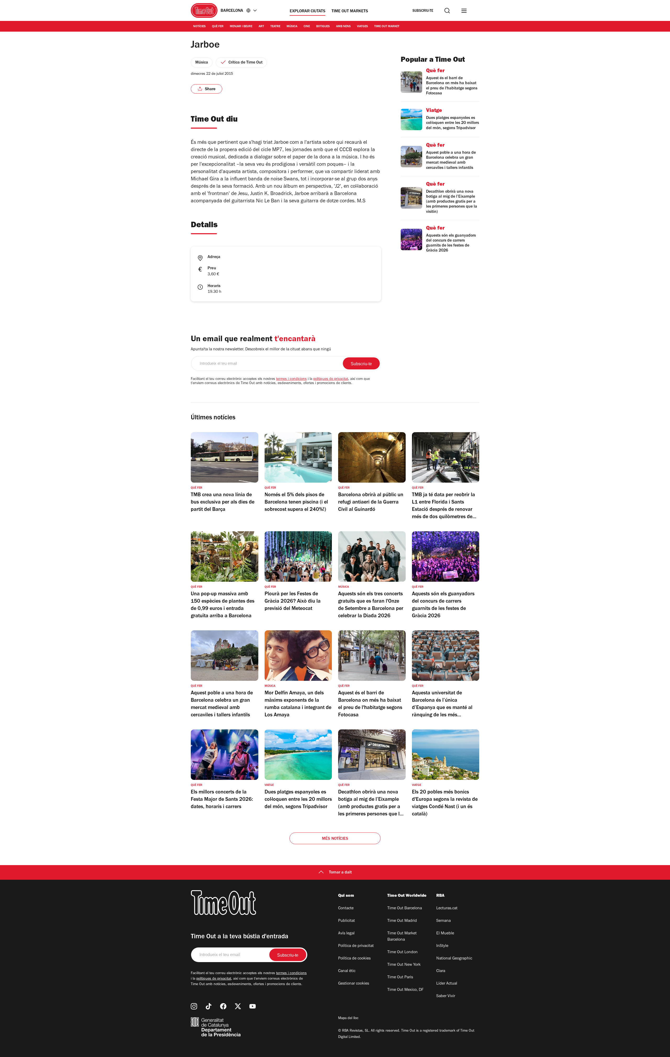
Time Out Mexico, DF (405, 990)
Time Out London (402, 952)
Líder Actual (446, 984)
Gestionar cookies (353, 984)
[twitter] (238, 1006)
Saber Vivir (445, 996)
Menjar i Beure (241, 26)
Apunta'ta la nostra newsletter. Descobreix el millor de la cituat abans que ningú (261, 349)
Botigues (323, 26)
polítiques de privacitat (330, 379)
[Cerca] (447, 10)
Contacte (346, 908)
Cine (307, 26)
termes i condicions (291, 379)
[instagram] (194, 1006)
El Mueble (445, 934)
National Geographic (454, 959)
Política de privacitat (356, 946)
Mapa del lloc (348, 1018)
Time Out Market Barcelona (402, 937)
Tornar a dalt (340, 873)
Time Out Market (386, 26)
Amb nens (343, 26)
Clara (440, 971)
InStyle (442, 946)
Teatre (275, 26)
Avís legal (346, 934)
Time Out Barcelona (404, 908)
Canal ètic (346, 971)
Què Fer (218, 26)
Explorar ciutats (307, 11)
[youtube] (252, 1006)
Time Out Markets (350, 11)
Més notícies (335, 839)
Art (261, 26)
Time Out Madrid (402, 921)
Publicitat (346, 921)
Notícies (199, 26)
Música (292, 26)
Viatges (362, 26)
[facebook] (223, 1006)
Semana (443, 921)
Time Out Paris (400, 977)
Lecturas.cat (446, 908)
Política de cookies (354, 959)
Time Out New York (404, 965)
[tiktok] (208, 1006)
